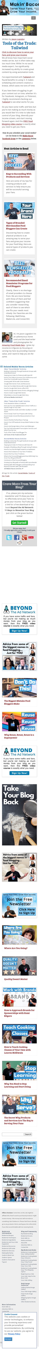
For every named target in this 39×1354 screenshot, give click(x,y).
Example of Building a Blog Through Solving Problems (20, 447)
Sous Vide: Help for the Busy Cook (28, 1277)
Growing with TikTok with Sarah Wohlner (16, 381)
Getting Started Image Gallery (28, 1288)
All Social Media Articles (12, 397)
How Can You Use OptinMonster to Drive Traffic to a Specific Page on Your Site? (20, 406)
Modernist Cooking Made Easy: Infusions (29, 1257)
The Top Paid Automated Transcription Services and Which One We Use (20, 429)
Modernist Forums (26, 1236)
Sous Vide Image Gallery (28, 1291)
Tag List (4, 1262)
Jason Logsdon (18, 39)
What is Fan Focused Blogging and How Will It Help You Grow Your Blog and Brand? (21, 457)
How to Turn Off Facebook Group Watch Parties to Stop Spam (21, 423)
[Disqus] (19, 576)
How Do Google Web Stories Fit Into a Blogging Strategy (21, 390)
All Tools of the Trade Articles (14, 435)
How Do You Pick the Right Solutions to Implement (19, 449)
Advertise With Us (26, 1245)
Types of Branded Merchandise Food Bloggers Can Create (16, 225)
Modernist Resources (8, 1246)
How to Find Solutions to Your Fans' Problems (18, 452)
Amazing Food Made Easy (13, 345)
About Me (24, 1243)
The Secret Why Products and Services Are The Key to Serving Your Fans (18, 1120)
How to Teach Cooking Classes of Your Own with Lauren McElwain (17, 1049)
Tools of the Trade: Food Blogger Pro (15, 432)
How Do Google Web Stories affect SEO (16, 388)
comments (26, 138)
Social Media (23, 473)
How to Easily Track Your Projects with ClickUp (18, 414)
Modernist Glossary (8, 1251)
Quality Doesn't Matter (16, 979)
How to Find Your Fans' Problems (14, 454)
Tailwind (27, 77)
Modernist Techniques (9, 1238)
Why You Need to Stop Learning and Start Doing (17, 1085)
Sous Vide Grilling (26, 1280)
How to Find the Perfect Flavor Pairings (16, 420)
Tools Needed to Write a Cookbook (15, 403)
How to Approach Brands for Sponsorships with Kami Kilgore (19, 1013)
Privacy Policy (14, 1334)
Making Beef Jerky (7, 1253)
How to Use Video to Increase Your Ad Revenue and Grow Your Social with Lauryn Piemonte (20, 378)
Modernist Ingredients (9, 1240)
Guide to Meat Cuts (8, 1255)
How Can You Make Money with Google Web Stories (20, 386)
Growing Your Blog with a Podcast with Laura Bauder (20, 462)
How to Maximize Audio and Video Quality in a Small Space (20, 410)
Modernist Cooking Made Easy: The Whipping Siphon (29, 1270)
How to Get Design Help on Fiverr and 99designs (19, 426)
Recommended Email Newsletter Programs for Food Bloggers (19, 283)
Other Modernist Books (28, 1302)
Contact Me (24, 1247)
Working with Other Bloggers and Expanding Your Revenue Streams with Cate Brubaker (19, 465)
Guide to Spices (7, 1257)
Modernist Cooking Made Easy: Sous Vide (29, 1265)
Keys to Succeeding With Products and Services (19, 175)
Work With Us (25, 1238)
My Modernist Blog (27, 1234)
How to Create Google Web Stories (15, 393)
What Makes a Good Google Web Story (16, 395)
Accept (8, 1339)
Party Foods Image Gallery (27, 1294)
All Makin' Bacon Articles (12, 469)
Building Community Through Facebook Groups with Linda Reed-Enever (20, 372)
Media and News (26, 1240)
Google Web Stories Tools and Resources (17, 384)
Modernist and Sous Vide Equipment (10, 1243)
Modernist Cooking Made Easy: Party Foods (29, 1261)
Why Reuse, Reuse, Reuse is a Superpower (19, 736)
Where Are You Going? (15, 948)
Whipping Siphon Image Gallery (28, 1298)
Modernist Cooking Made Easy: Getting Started (29, 1253)
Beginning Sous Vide (27, 1274)
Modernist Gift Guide (8, 1248)
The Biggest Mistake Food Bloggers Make (17, 702)
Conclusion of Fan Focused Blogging (15, 460)
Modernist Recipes (8, 1235)
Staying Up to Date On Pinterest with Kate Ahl (18, 375)
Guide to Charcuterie (8, 1260)
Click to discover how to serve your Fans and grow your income (18, 53)
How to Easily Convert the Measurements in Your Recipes (19, 417)
